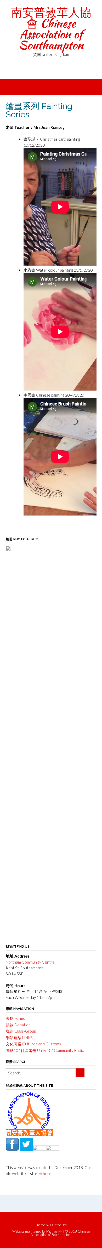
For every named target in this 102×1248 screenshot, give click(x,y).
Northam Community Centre (30, 962)
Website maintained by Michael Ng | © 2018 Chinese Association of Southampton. (51, 1233)
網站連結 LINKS (19, 1037)
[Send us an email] (44, 71)
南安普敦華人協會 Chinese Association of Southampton (51, 28)
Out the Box (58, 1225)
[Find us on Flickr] (51, 71)
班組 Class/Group (21, 1031)
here (47, 1173)
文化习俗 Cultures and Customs (33, 1043)
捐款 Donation (18, 1024)
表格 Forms (15, 1018)
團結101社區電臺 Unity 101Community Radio (45, 1050)
